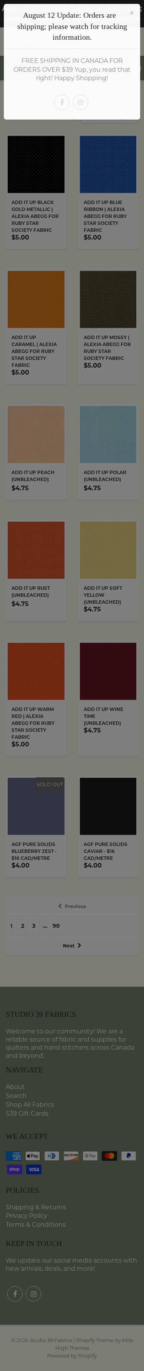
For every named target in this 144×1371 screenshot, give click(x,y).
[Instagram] (80, 102)
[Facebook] (62, 102)
